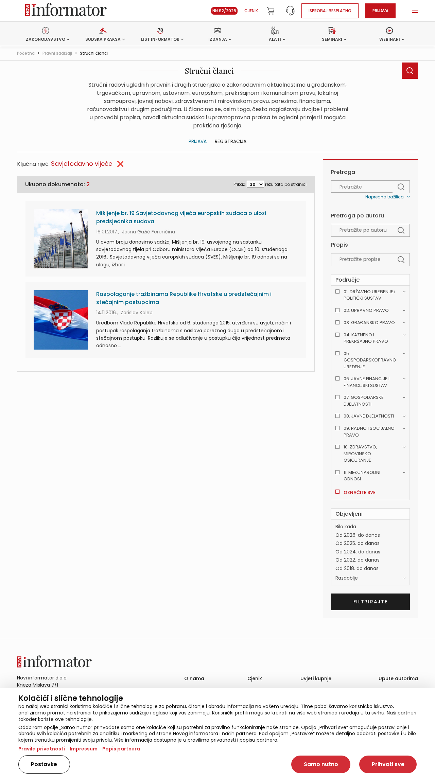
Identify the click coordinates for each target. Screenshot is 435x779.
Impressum (84, 748)
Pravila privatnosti (41, 748)
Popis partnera (121, 748)
